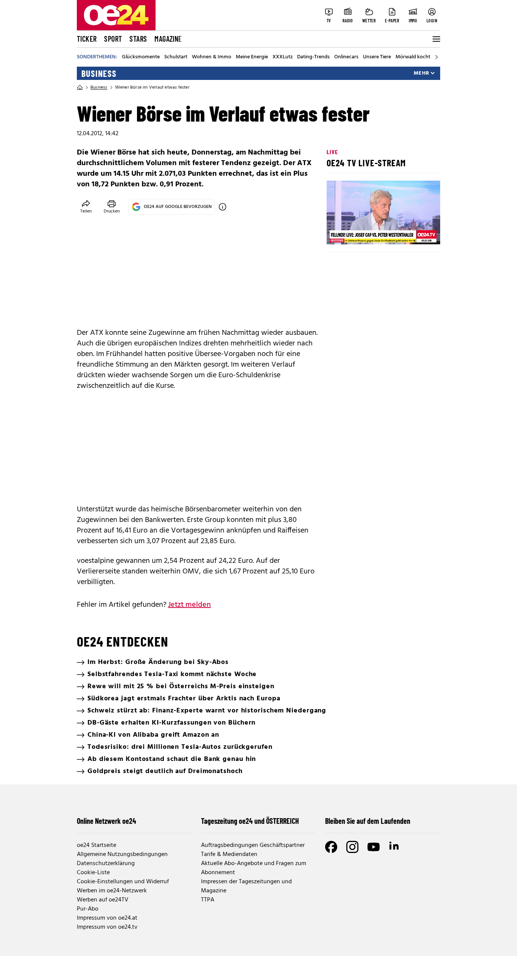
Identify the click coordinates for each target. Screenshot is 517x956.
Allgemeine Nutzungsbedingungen (122, 854)
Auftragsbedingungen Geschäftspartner (253, 845)
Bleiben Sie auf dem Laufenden (367, 820)
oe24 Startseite (96, 845)
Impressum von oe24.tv (107, 927)
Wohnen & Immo (211, 57)
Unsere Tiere (377, 57)
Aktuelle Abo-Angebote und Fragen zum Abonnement (253, 868)
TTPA (207, 900)
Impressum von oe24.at (107, 918)
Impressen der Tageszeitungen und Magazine (246, 886)
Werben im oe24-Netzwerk (112, 891)
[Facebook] (331, 847)
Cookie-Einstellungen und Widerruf (123, 882)
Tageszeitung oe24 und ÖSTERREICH (250, 820)
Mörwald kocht (413, 57)
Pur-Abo (87, 909)
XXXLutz (283, 57)
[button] (339, 232)
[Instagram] (352, 847)
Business (99, 73)
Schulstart (175, 57)
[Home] (80, 87)
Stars (138, 38)
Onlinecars (346, 57)
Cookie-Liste (93, 873)
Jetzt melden (189, 605)
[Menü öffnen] (435, 39)
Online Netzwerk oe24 (106, 820)
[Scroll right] (436, 57)
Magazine (168, 38)
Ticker (87, 38)
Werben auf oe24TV (102, 900)
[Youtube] (374, 847)
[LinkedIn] (395, 847)
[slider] (364, 232)
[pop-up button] (416, 232)
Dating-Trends (313, 57)
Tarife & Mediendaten (229, 854)
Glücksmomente (141, 57)
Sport (113, 38)
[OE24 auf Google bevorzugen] (222, 206)
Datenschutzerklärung (106, 864)
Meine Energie (252, 57)
